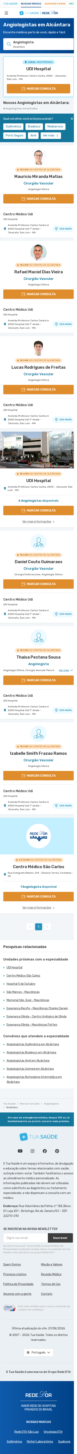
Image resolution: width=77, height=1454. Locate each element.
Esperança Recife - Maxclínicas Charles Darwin (37, 1008)
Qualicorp (64, 1441)
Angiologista (51, 1103)
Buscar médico (31, 3)
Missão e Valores (51, 1264)
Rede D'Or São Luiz (26, 1432)
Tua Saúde (10, 3)
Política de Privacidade (18, 1284)
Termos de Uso (51, 1284)
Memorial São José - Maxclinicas (28, 1000)
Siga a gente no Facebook (45, 1151)
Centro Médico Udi (18, 214)
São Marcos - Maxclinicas (23, 992)
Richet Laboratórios (40, 1441)
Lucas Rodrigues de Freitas (38, 367)
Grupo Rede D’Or (59, 1372)
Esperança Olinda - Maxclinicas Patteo (32, 1024)
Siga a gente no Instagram (32, 1151)
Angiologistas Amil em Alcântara (28, 1060)
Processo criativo (14, 1274)
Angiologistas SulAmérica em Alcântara (33, 1044)
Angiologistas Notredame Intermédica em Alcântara (34, 1079)
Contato (46, 1294)
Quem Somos (12, 1264)
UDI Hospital (38, 68)
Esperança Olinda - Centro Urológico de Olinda (37, 1016)
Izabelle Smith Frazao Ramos (38, 753)
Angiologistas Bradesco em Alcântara (31, 1052)
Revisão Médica (51, 1274)
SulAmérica (13, 126)
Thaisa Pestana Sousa (38, 657)
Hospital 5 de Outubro (21, 984)
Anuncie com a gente (17, 1294)
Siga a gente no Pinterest (57, 1151)
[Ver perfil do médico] (38, 157)
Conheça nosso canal (20, 1151)
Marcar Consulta (29, 1103)
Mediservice (55, 126)
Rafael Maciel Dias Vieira (38, 271)
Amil (33, 135)
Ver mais (48, 135)
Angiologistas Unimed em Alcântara (30, 1069)
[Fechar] (71, 118)
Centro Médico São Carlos (23, 975)
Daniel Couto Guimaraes (38, 561)
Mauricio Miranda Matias (38, 176)
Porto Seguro (14, 135)
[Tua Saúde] (39, 1137)
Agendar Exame (55, 3)
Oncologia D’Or (53, 1432)
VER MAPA (65, 228)
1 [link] (38, 927)
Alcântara (12, 1107)
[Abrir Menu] (6, 13)
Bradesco (34, 126)
